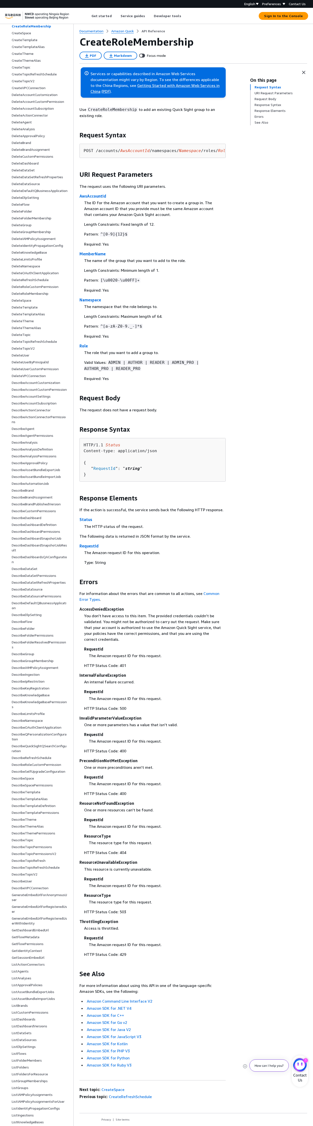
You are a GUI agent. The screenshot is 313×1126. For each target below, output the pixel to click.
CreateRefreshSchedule (130, 1096)
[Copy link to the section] (75, 135)
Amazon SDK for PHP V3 (108, 1050)
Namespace (90, 299)
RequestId (104, 468)
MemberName (92, 253)
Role (83, 346)
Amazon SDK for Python (108, 1057)
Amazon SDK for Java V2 (109, 1029)
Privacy (106, 1119)
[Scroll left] (88, 16)
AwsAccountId (92, 196)
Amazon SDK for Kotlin (107, 1043)
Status (85, 519)
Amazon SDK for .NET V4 (109, 1008)
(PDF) (106, 91)
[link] (153, 31)
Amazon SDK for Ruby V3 (109, 1065)
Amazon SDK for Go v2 (107, 1022)
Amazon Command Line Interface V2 (119, 1001)
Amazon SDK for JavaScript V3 (114, 1036)
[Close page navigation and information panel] (303, 72)
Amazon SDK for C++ (105, 1015)
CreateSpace (112, 1089)
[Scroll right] (185, 16)
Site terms (123, 1119)
